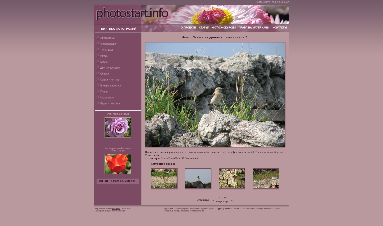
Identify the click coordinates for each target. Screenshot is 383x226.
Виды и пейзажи (110, 103)
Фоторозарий (108, 43)
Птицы (104, 91)
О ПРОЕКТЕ (188, 27)
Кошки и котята (109, 79)
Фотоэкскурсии (198, 211)
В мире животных (110, 85)
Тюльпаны (106, 49)
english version (280, 1)
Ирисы (104, 55)
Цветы (104, 61)
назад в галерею (222, 201)
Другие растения (110, 67)
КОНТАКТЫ (280, 27)
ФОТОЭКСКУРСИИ (224, 27)
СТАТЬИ (204, 27)
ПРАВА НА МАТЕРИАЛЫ (254, 27)
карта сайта (263, 1)
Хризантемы (107, 37)
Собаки (104, 73)
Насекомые (107, 97)
